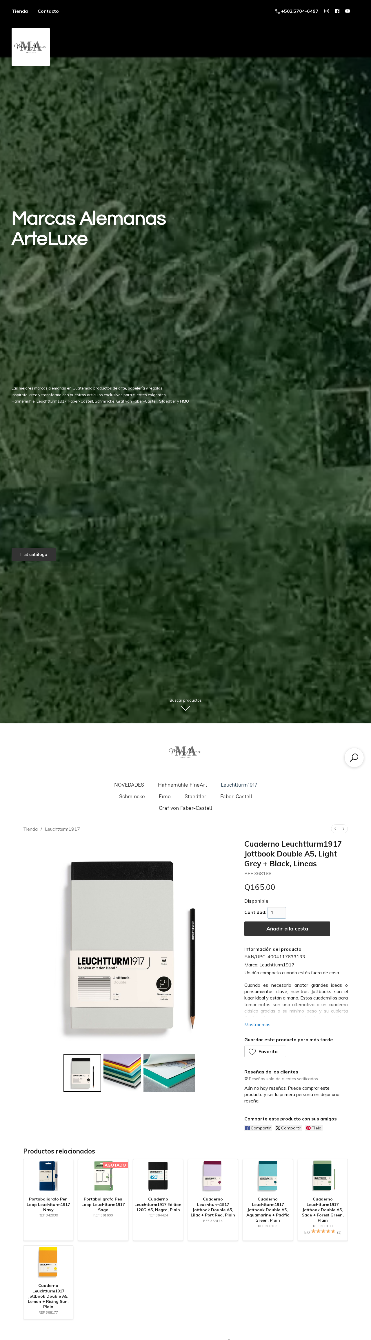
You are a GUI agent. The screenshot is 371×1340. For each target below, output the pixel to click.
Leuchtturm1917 (239, 785)
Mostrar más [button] (257, 1024)
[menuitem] (335, 829)
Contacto (48, 11)
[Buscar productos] (354, 757)
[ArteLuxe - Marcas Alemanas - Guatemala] (185, 752)
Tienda (20, 11)
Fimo (165, 796)
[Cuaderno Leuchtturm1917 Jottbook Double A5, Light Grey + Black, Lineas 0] (82, 1073)
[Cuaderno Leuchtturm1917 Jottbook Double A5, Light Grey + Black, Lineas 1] (122, 1073)
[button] (265, 1051)
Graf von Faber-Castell (185, 808)
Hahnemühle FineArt (182, 785)
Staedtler (195, 796)
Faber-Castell (236, 796)
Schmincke (132, 796)
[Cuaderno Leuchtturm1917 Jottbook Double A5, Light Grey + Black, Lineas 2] (169, 1073)
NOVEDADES (129, 785)
